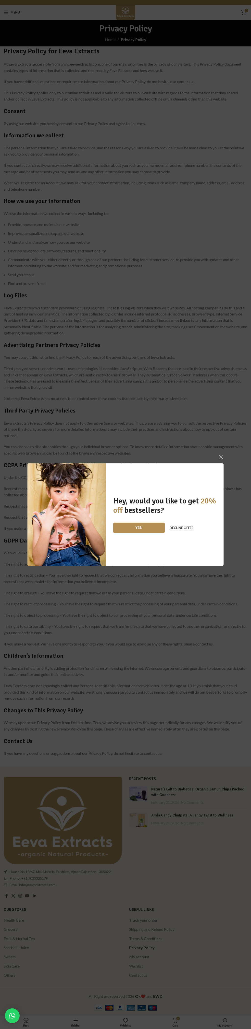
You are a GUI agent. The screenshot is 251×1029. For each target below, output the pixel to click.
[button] (12, 1015)
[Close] (221, 457)
